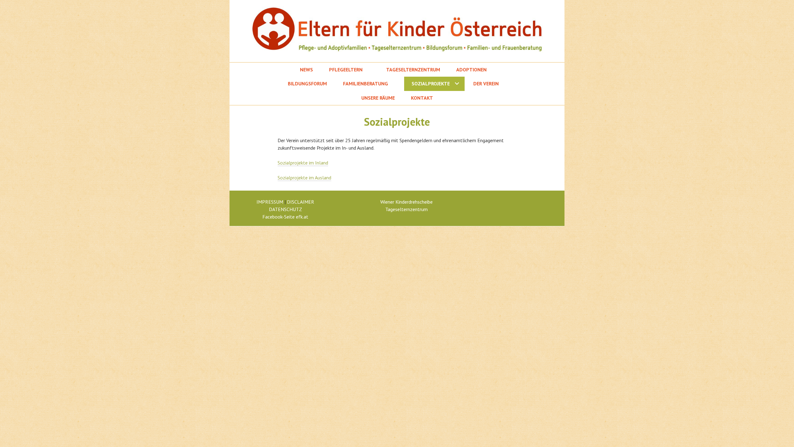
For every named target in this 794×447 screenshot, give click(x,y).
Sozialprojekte (431, 83)
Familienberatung (365, 83)
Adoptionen (471, 69)
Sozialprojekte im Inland (303, 163)
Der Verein (486, 83)
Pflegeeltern (346, 69)
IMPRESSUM (269, 202)
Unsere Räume (378, 98)
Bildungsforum (307, 83)
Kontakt (422, 98)
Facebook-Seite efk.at (285, 217)
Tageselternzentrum (413, 69)
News (306, 69)
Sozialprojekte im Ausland (304, 177)
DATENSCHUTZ (285, 209)
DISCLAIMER (300, 202)
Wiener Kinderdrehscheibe (406, 202)
